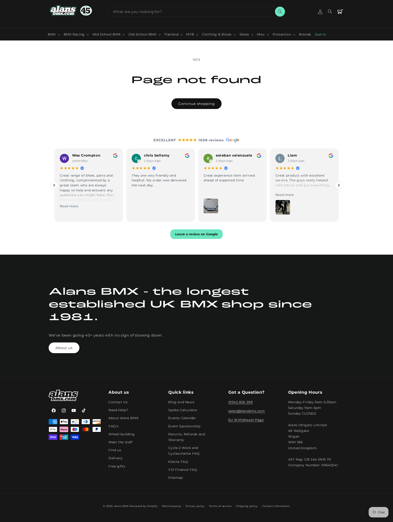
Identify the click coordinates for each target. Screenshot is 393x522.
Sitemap (175, 478)
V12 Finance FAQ (182, 470)
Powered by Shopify (144, 506)
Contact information (276, 505)
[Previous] (54, 185)
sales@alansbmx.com (246, 411)
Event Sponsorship (184, 426)
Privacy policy (195, 505)
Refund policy (171, 505)
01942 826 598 (240, 402)
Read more (69, 206)
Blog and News (181, 402)
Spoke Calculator (183, 410)
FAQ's (113, 426)
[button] (54, 34)
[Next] (339, 185)
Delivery (115, 458)
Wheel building (121, 434)
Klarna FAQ (178, 462)
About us (64, 348)
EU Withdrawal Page (246, 420)
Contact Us (118, 402)
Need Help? (118, 410)
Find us (114, 450)
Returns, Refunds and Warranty (186, 437)
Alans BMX (121, 506)
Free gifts (116, 466)
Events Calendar (182, 418)
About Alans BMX (123, 418)
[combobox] (196, 12)
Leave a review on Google (196, 234)
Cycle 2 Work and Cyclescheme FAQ (183, 451)
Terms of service (220, 505)
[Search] (280, 12)
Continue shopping (196, 103)
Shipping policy (247, 505)
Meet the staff (120, 442)
